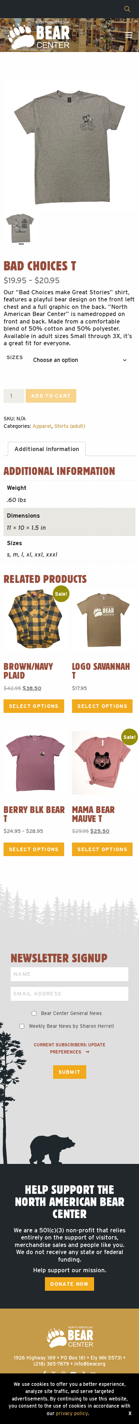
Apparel (41, 426)
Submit (69, 1072)
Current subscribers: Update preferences (69, 1048)
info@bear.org (89, 1364)
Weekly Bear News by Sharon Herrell (71, 1026)
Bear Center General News (71, 1013)
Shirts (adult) (69, 426)
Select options (34, 706)
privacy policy (72, 1413)
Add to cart (51, 396)
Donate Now (69, 1284)
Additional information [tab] (46, 448)
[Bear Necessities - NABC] (38, 34)
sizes (14, 357)
